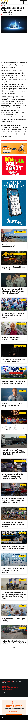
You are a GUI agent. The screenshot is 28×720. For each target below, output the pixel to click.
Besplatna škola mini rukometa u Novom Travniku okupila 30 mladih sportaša (14, 524)
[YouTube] (3, 693)
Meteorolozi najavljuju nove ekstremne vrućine (11, 246)
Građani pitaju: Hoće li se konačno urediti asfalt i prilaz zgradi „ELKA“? (14, 642)
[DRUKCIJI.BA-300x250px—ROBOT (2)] (14, 175)
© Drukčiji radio (7, 681)
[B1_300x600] (14, 226)
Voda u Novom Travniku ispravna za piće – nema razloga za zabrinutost (13, 571)
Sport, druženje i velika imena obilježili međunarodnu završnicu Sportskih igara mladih (13, 428)
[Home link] (4, 2)
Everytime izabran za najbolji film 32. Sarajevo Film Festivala (13, 360)
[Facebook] (6, 693)
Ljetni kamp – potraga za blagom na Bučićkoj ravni (13, 268)
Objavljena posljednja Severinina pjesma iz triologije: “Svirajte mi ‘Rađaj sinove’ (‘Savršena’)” (13, 500)
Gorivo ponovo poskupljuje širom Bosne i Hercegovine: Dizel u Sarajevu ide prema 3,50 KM (13, 476)
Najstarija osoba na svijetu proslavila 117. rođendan (11, 338)
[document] (14, 708)
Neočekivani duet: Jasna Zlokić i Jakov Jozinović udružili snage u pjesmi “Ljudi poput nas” (13, 291)
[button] (14, 698)
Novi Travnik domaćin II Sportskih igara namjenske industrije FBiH (13, 547)
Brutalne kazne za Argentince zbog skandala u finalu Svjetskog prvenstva (14, 315)
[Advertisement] (14, 48)
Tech (3, 5)
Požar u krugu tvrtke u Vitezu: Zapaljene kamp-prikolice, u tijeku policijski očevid (13, 452)
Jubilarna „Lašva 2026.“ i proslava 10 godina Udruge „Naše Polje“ (13, 383)
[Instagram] (5, 693)
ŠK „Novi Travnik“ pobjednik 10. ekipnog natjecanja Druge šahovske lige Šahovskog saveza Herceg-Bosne (14, 596)
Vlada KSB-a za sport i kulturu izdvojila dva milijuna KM (12, 405)
